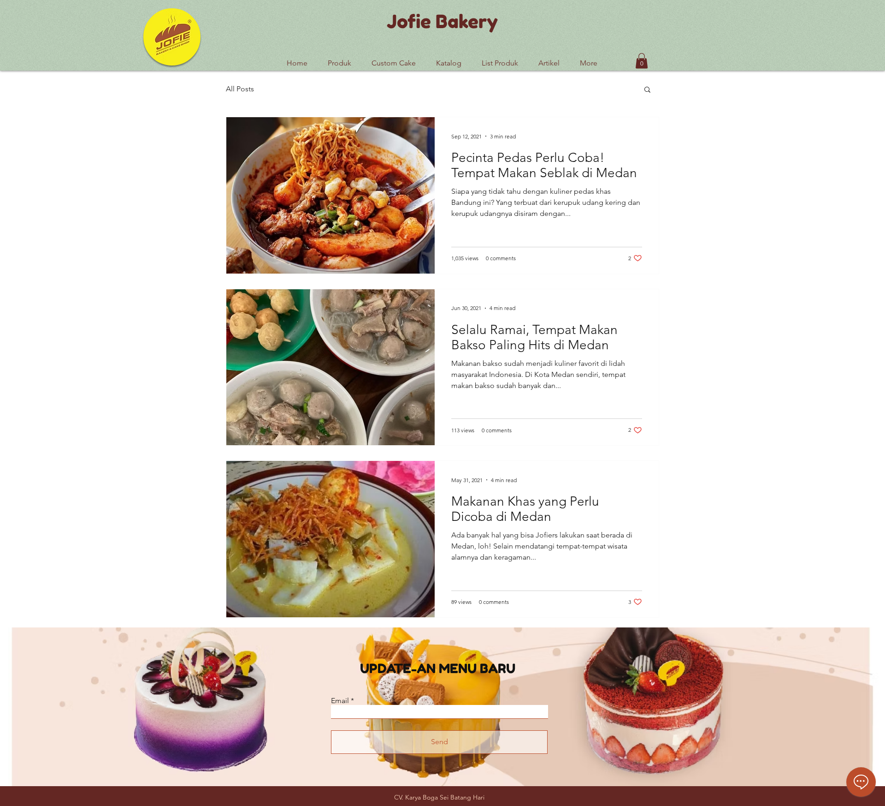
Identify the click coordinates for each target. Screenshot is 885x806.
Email (340, 701)
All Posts (240, 88)
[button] (500, 59)
